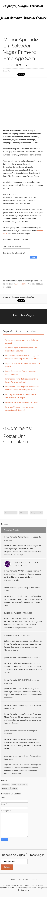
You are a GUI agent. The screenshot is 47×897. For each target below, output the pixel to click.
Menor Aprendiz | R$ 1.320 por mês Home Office (22, 589)
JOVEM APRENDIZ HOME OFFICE (18, 635)
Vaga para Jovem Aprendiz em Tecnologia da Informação (22, 757)
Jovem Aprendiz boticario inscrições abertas (22, 657)
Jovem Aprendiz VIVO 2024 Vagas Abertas (26, 563)
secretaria (5, 785)
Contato (35, 879)
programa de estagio (9, 788)
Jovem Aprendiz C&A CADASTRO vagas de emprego (21, 681)
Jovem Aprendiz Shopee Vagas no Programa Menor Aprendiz (22, 706)
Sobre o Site (23, 879)
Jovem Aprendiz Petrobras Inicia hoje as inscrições (20, 732)
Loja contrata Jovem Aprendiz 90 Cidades (22, 402)
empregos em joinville (19, 785)
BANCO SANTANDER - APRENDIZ (18, 613)
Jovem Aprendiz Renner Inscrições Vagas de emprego (22, 538)
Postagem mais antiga (36, 513)
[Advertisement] (23, 104)
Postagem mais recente (10, 513)
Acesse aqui (20, 284)
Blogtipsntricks (23, 890)
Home (13, 879)
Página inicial (23, 513)
